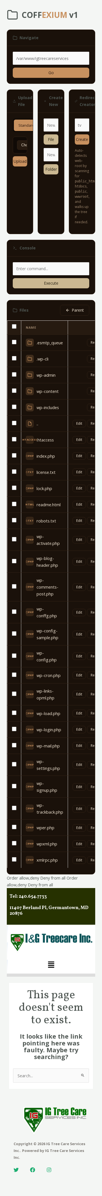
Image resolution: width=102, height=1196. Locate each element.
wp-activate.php (48, 540)
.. (37, 423)
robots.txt (46, 521)
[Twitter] (16, 1169)
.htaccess (45, 440)
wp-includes (48, 407)
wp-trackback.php (50, 808)
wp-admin (46, 375)
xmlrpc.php (47, 860)
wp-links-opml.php (45, 694)
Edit (79, 423)
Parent (78, 310)
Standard (26, 125)
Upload (20, 161)
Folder (51, 169)
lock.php (44, 488)
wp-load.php (48, 713)
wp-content (48, 391)
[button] (51, 965)
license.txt (46, 472)
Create (82, 139)
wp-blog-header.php (47, 561)
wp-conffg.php (47, 612)
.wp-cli (42, 359)
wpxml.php (47, 844)
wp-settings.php (48, 765)
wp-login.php (49, 729)
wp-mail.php (48, 746)
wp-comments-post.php (47, 587)
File (51, 139)
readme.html (49, 504)
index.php (46, 456)
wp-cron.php (49, 675)
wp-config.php (47, 656)
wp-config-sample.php (47, 634)
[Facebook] (32, 1169)
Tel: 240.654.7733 (28, 896)
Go (51, 72)
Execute (51, 283)
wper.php (45, 827)
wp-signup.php (47, 786)
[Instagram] (49, 1169)
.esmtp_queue (50, 342)
